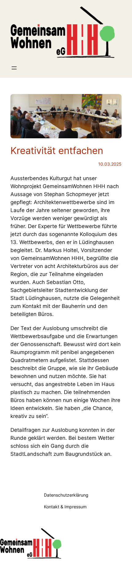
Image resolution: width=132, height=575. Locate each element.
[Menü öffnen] (14, 68)
